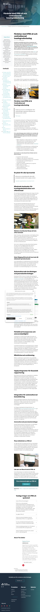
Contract (13, 591)
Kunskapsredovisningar (26, 595)
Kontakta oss (23, 589)
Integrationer (14, 599)
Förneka (20, 318)
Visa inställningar (29, 318)
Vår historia (23, 592)
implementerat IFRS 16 (32, 46)
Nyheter (32, 589)
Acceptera (11, 318)
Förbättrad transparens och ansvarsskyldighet (6, 104)
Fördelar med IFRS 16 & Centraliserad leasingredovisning (7, 73)
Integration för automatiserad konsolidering (6, 114)
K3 (11, 592)
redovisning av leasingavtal (19, 54)
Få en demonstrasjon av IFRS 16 (6, 129)
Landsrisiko (23, 597)
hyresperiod (16, 322)
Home (2, 26)
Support (22, 591)
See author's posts (28, 562)
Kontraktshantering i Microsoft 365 (21, 569)
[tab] (26, 506)
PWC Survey (17, 115)
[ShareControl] (6, 3)
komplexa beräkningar (18, 278)
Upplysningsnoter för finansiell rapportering (6, 110)
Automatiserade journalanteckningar (7, 118)
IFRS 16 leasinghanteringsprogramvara (28, 408)
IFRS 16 (6, 26)
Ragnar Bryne (26, 541)
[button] (33, 291)
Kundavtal (23, 594)
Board (12, 594)
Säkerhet (13, 601)
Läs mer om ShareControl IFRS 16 (7, 125)
